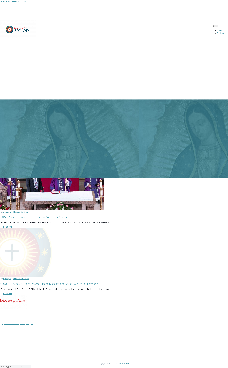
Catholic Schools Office (13, 356)
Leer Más (7, 227)
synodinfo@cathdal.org (10, 340)
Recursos (221, 30)
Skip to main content (8, 1)
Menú (215, 26)
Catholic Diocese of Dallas (14, 351)
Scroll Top (21, 1)
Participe (220, 33)
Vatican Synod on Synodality (15, 354)
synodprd (7, 212)
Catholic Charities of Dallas (15, 359)
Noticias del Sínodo (21, 212)
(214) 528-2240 (6, 332)
